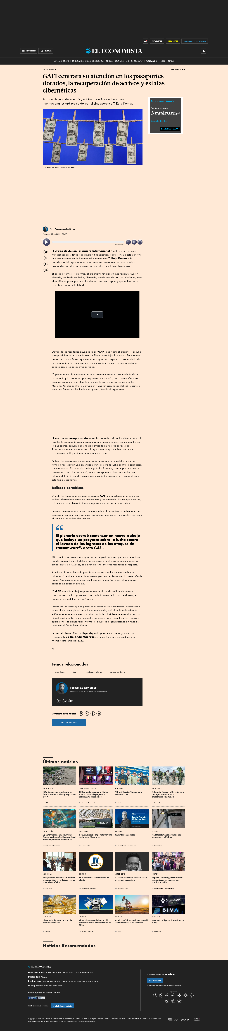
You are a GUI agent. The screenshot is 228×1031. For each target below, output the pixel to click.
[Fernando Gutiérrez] (45, 229)
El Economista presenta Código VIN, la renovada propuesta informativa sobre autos (94, 794)
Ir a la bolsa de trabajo (62, 1006)
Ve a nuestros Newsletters (159, 121)
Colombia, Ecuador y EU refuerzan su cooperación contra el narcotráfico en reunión (168, 794)
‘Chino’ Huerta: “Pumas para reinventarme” (128, 793)
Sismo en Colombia (94, 61)
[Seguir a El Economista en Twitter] (161, 995)
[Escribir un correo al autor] (71, 701)
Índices (162, 61)
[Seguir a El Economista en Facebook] (155, 995)
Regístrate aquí (155, 980)
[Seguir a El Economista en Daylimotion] (191, 995)
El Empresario (66, 972)
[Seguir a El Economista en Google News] (167, 1000)
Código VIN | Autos (87, 788)
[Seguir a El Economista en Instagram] (185, 995)
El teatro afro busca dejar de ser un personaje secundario (131, 878)
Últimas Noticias (61, 61)
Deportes (119, 788)
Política (155, 874)
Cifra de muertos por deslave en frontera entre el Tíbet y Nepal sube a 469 (59, 794)
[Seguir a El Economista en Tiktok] (179, 1000)
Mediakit (45, 977)
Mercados (83, 831)
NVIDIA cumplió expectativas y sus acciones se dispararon (95, 836)
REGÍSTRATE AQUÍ (169, 128)
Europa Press (158, 803)
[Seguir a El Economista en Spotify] (179, 995)
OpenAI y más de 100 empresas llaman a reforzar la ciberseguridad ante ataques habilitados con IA (59, 837)
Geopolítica (48, 788)
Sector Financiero (50, 69)
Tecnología (48, 831)
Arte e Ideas (47, 874)
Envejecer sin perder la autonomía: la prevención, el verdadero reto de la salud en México (59, 880)
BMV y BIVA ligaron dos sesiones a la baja (168, 921)
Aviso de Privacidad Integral (76, 981)
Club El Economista (84, 972)
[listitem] (46, 242)
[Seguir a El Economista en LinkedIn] (167, 995)
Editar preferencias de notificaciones (45, 985)
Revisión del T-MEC (115, 61)
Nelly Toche (49, 888)
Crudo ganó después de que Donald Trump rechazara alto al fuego (131, 921)
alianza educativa (134, 61)
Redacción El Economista (89, 803)
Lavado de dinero (117, 672)
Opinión (118, 831)
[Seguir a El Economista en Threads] (173, 1000)
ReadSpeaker (119, 244)
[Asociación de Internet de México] (197, 1020)
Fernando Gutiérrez (65, 229)
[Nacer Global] (36, 998)
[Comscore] (178, 1020)
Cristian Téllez (86, 845)
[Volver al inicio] (81, 967)
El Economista (52, 972)
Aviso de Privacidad (52, 981)
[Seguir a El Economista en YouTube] (173, 995)
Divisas (171, 61)
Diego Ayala (157, 931)
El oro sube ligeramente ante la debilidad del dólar (57, 921)
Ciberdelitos (60, 672)
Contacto (94, 981)
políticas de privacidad (173, 985)
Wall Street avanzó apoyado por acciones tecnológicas (167, 836)
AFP (47, 803)
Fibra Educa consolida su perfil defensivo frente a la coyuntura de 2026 (95, 922)
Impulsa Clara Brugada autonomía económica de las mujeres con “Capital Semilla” (168, 880)
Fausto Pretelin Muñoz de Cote (127, 845)
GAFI (75, 672)
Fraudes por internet (93, 672)
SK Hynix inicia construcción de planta (94, 878)
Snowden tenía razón (125, 835)
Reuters (48, 931)
